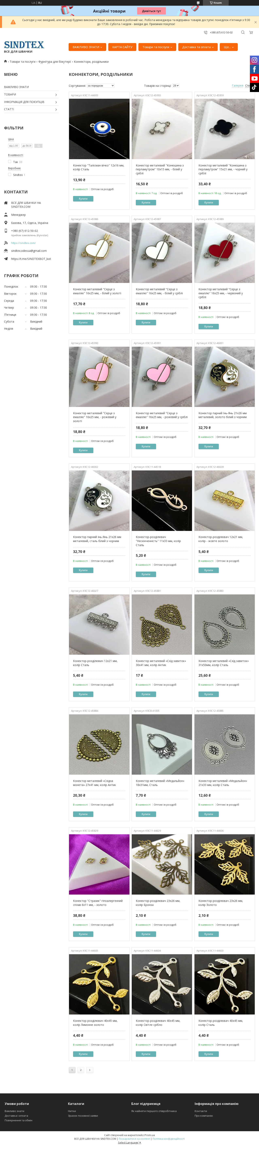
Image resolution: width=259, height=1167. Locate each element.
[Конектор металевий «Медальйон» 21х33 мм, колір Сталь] (224, 744)
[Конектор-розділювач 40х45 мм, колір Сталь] (224, 984)
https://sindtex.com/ (23, 243)
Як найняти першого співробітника (154, 1111)
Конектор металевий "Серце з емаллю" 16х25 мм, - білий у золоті (97, 291)
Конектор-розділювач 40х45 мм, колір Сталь (220, 1023)
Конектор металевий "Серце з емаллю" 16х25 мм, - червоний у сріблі (220, 293)
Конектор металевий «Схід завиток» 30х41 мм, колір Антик (161, 663)
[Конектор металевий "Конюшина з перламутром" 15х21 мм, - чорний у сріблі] (224, 129)
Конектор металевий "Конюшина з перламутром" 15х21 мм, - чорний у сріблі (222, 169)
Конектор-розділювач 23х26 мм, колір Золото (220, 903)
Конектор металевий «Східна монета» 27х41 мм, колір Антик (94, 783)
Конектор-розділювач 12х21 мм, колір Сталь (95, 663)
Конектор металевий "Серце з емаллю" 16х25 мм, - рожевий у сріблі (162, 415)
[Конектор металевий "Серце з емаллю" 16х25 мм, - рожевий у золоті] (99, 376)
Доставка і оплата (16, 1115)
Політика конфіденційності (169, 1139)
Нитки (72, 1111)
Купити (83, 198)
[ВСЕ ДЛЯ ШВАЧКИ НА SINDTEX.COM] (24, 44)
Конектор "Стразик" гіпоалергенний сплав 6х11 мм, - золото (98, 903)
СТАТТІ (9, 109)
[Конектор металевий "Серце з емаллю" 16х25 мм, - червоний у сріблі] (224, 252)
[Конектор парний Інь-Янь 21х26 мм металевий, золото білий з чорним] (224, 376)
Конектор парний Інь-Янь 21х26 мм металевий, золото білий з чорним (222, 415)
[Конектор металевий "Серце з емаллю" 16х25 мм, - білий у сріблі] (162, 252)
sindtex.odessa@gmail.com (29, 251)
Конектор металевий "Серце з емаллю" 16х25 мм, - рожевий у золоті (94, 417)
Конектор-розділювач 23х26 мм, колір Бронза (158, 903)
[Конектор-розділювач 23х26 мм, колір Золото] (224, 864)
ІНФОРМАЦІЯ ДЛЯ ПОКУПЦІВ (24, 102)
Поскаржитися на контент (134, 1139)
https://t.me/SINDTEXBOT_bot (31, 259)
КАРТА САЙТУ (122, 47)
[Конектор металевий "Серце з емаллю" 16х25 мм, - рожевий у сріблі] (162, 376)
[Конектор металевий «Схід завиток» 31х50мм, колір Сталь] (224, 624)
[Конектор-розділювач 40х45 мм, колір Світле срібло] (162, 984)
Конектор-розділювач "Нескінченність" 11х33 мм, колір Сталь (158, 541)
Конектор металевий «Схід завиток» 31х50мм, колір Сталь (223, 663)
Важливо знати (14, 1111)
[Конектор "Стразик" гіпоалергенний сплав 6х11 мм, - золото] (99, 864)
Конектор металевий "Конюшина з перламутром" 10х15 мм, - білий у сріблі (160, 169)
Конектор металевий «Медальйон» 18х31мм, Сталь (160, 783)
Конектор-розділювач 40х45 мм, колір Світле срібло (158, 1023)
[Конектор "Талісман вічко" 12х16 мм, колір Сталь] (99, 129)
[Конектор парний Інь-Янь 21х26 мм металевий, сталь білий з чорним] (99, 500)
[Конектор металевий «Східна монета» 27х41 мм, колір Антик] (99, 744)
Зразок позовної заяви (83, 1115)
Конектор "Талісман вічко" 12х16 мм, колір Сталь (98, 167)
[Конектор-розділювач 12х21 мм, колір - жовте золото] (224, 500)
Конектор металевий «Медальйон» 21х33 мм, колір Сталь (222, 783)
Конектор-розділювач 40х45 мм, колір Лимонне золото (95, 1023)
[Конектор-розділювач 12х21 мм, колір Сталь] (99, 624)
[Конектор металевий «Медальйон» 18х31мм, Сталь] (162, 744)
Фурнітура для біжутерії (54, 62)
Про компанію (204, 1115)
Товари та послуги (155, 47)
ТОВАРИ (10, 94)
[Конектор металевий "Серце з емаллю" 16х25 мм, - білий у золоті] (99, 252)
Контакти (201, 1111)
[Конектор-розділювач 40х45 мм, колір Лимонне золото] (99, 984)
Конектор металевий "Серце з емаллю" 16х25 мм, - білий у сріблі (159, 291)
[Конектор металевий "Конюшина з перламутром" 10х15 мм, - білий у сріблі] (162, 129)
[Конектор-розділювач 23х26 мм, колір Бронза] (162, 864)
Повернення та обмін (18, 1120)
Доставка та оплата (196, 47)
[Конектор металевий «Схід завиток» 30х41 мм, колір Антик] (162, 624)
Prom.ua (149, 1135)
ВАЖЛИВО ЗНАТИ (86, 47)
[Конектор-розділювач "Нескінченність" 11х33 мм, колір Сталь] (162, 500)
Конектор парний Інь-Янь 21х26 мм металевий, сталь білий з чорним (97, 539)
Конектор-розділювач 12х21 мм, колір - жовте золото (220, 539)
